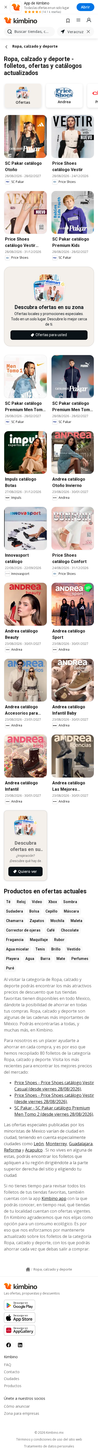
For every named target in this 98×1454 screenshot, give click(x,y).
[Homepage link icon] (28, 1269)
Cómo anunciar (17, 1406)
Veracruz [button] (75, 31)
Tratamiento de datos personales (49, 1446)
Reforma (12, 1150)
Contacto (12, 1371)
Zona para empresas (21, 1413)
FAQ (7, 1364)
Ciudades (11, 1378)
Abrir (85, 6)
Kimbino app (54, 1198)
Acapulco (34, 1150)
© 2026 (49, 1432)
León (39, 1144)
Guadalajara (81, 1144)
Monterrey (56, 1144)
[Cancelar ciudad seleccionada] (88, 31)
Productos (12, 1385)
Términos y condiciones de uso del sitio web (49, 1439)
